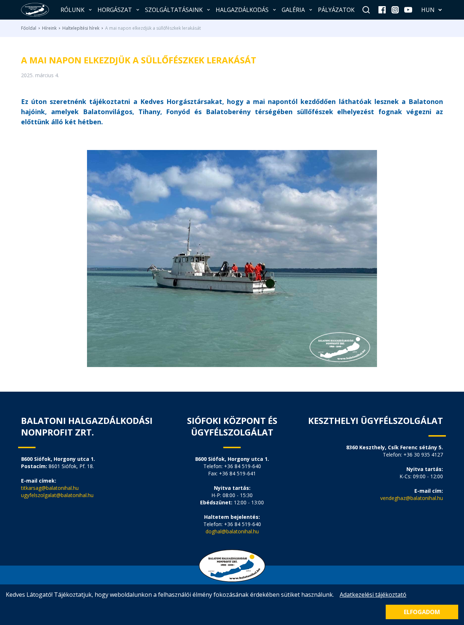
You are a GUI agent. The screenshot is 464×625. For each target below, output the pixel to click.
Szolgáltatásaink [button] (174, 10)
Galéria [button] (293, 10)
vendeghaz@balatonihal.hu (411, 498)
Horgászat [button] (115, 10)
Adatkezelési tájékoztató (373, 595)
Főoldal (28, 28)
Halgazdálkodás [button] (242, 10)
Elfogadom (422, 612)
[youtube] (408, 9)
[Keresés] (366, 9)
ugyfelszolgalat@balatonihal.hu (57, 495)
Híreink (49, 28)
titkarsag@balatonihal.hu (50, 487)
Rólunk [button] (72, 10)
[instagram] (395, 9)
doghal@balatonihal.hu (232, 531)
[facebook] (382, 9)
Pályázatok (336, 10)
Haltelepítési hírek (80, 28)
